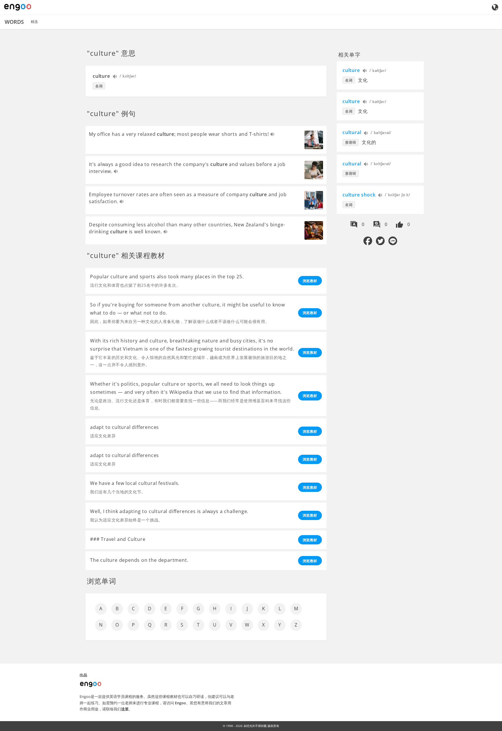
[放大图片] (313, 140)
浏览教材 (310, 280)
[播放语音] (115, 77)
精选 (34, 21)
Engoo (180, 702)
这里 (125, 709)
